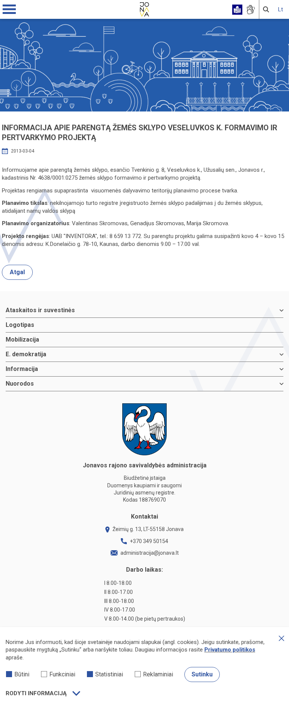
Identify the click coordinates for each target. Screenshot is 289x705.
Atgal (17, 272)
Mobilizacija (22, 339)
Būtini (21, 674)
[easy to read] (237, 10)
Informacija (22, 368)
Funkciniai (62, 674)
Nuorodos (20, 383)
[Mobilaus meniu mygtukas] (9, 9)
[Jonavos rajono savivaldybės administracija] (144, 8)
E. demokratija (26, 354)
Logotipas (20, 324)
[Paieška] (266, 9)
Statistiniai (109, 674)
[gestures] (250, 9)
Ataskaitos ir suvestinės (40, 310)
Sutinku (202, 674)
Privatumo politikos (229, 649)
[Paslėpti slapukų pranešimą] (281, 638)
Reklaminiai (158, 674)
